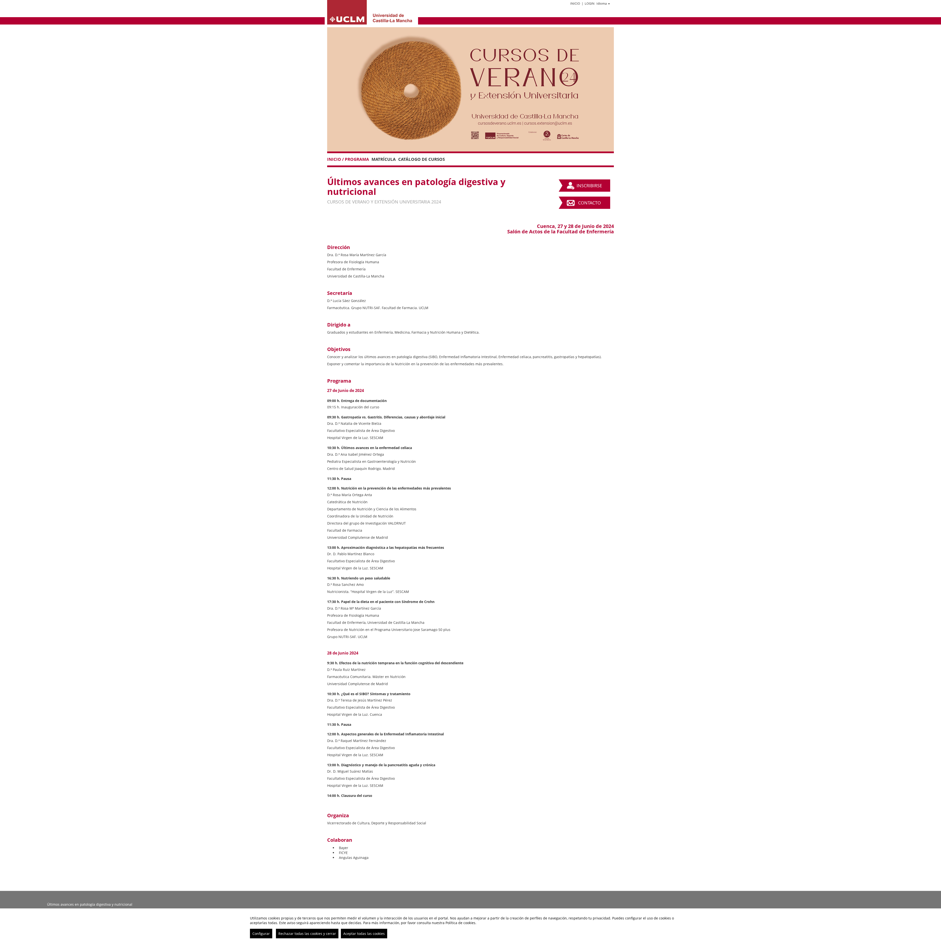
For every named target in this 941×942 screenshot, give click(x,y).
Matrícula (383, 159)
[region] (470, 925)
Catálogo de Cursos (421, 159)
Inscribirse (589, 185)
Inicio (575, 3)
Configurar (261, 933)
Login (589, 3)
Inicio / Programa (348, 159)
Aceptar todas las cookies (364, 933)
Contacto (589, 203)
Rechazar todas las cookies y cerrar (307, 933)
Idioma (601, 3)
